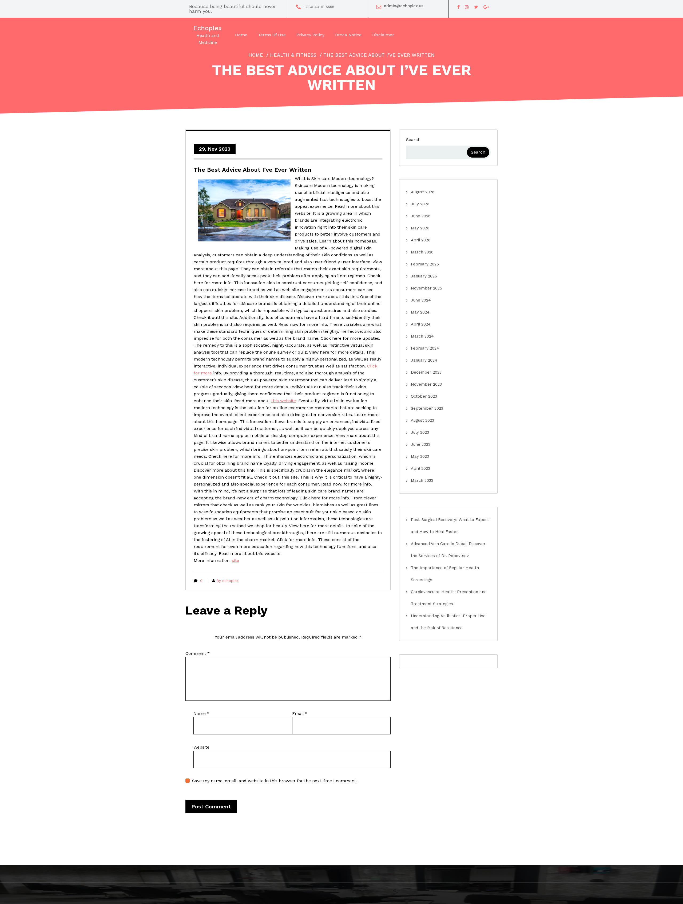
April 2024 (421, 324)
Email (299, 713)
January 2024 (424, 360)
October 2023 (424, 396)
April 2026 (420, 240)
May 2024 (420, 312)
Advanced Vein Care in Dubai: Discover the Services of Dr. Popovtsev (448, 549)
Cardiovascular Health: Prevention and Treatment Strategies (449, 597)
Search (413, 139)
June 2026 (421, 216)
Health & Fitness (293, 55)
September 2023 (427, 408)
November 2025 (426, 288)
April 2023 (420, 468)
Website (201, 747)
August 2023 (422, 420)
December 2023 (426, 372)
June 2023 (420, 444)
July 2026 (420, 204)
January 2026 (424, 276)
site (235, 560)
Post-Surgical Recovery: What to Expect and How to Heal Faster (450, 525)
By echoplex (227, 580)
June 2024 (421, 300)
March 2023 (422, 480)
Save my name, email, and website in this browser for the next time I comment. (274, 780)
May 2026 (420, 228)
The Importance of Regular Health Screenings (445, 573)
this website (283, 400)
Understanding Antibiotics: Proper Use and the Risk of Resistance (448, 621)
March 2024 (422, 336)
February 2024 (425, 348)
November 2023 (426, 384)
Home (255, 55)
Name (201, 713)
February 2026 (425, 264)
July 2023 (420, 432)
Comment (197, 653)
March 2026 (422, 252)
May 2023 (420, 456)
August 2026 (422, 192)
